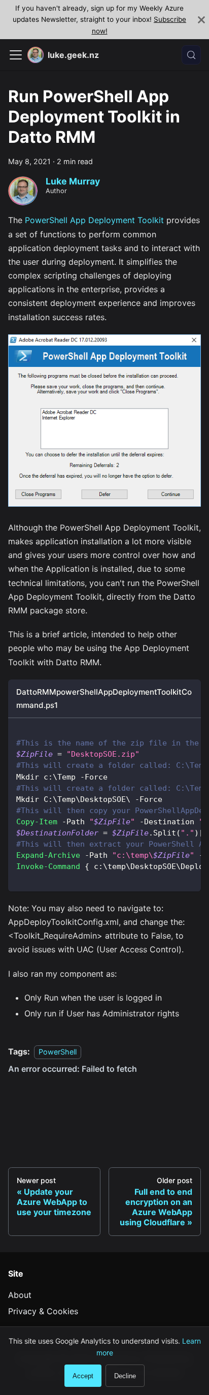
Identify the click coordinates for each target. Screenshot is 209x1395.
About (19, 1295)
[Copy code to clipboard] (188, 730)
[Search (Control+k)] (191, 55)
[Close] (201, 19)
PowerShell (58, 1051)
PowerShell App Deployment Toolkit (94, 220)
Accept (83, 1376)
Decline (125, 1376)
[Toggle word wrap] (170, 730)
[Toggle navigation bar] (15, 55)
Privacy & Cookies (43, 1311)
